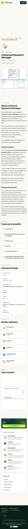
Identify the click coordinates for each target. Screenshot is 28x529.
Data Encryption (18, 38)
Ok (11, 526)
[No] (26, 525)
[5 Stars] (9, 60)
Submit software (13, 508)
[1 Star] (2, 60)
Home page (4, 508)
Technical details (7, 484)
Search (23, 2)
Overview (6, 479)
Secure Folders (11, 436)
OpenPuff (10, 466)
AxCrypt (10, 454)
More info (15, 526)
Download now (15, 426)
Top (5, 515)
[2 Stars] (4, 60)
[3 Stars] (5, 60)
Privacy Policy (4, 510)
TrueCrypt (10, 442)
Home (2, 38)
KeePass (10, 460)
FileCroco (8, 3)
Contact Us (4, 512)
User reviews (7, 490)
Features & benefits (8, 482)
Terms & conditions (14, 510)
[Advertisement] (14, 21)
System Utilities (9, 38)
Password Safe (11, 448)
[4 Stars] (7, 60)
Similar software (7, 487)
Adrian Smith (6, 312)
